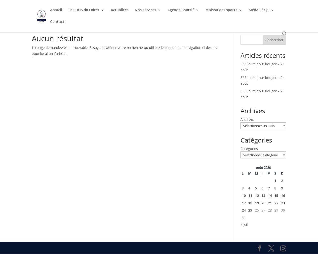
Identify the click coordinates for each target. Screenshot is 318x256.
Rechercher (274, 39)
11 (250, 195)
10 (244, 195)
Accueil (56, 10)
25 (250, 210)
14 (270, 195)
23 (283, 203)
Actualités (119, 10)
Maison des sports (221, 10)
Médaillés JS (259, 10)
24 (244, 210)
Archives (247, 119)
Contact (57, 22)
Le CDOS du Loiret (84, 10)
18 (250, 203)
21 (270, 203)
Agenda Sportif (180, 10)
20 (263, 203)
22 (276, 203)
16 (283, 195)
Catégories (249, 148)
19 (257, 203)
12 (257, 195)
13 (263, 195)
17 (244, 203)
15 (276, 195)
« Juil (244, 224)
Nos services (145, 10)
